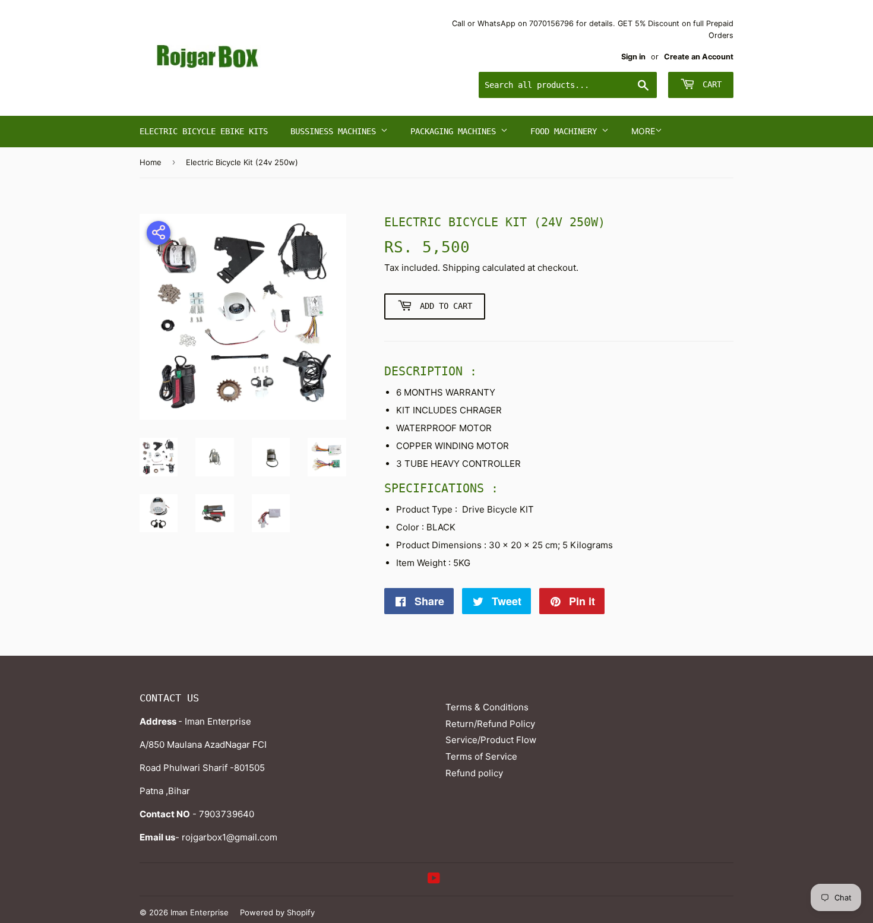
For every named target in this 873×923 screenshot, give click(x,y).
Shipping (461, 267)
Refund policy (474, 773)
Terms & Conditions (487, 707)
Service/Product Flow (490, 739)
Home (151, 162)
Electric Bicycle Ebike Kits (204, 131)
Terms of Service (481, 756)
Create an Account (698, 56)
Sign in (633, 56)
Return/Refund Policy (490, 723)
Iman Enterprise (199, 912)
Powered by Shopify (277, 912)
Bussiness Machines (335, 131)
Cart (710, 84)
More (643, 131)
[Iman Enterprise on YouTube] (434, 879)
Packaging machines (455, 131)
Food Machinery (566, 131)
